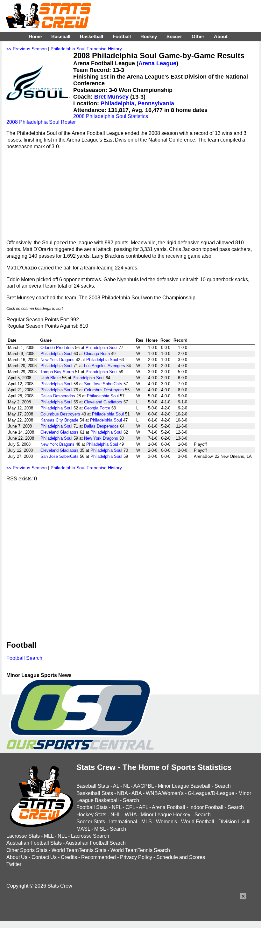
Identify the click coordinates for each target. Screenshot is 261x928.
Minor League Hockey (165, 814)
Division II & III (234, 821)
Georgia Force (97, 408)
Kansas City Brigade (59, 420)
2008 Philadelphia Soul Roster (41, 122)
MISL (100, 829)
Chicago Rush (97, 353)
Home (35, 36)
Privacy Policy (136, 857)
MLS (146, 821)
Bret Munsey (111, 97)
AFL (143, 807)
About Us (16, 857)
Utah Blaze (50, 377)
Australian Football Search (96, 843)
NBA (122, 793)
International (123, 821)
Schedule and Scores (180, 857)
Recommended (98, 857)
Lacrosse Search (90, 836)
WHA (131, 814)
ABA (136, 793)
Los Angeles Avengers (104, 365)
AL (116, 786)
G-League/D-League (211, 793)
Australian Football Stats (34, 843)
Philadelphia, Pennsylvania (137, 103)
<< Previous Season (26, 48)
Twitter (13, 864)
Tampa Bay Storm (57, 371)
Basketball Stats (94, 793)
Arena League (157, 63)
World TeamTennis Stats (79, 850)
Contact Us (44, 857)
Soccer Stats (90, 821)
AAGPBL (143, 786)
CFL (130, 807)
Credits (69, 857)
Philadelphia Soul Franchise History (86, 48)
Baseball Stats (92, 786)
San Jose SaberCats (103, 383)
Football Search (24, 658)
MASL (83, 829)
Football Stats (92, 807)
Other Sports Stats (26, 850)
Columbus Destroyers (104, 389)
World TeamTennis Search (140, 850)
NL (126, 786)
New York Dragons (57, 359)
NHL (115, 814)
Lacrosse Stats (23, 836)
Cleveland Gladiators (103, 402)
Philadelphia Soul (101, 347)
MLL (48, 836)
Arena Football (168, 807)
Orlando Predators (57, 347)
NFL (116, 807)
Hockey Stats (91, 814)
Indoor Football (206, 807)
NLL (62, 836)
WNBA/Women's (165, 793)
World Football (197, 821)
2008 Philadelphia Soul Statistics (110, 116)
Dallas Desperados (57, 396)
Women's (166, 821)
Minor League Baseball (184, 786)
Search (223, 786)
